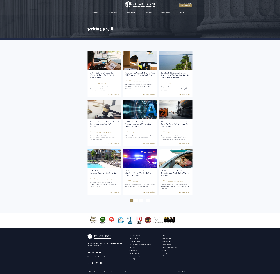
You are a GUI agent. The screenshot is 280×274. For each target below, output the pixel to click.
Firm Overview (166, 238)
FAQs (164, 250)
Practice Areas (112, 12)
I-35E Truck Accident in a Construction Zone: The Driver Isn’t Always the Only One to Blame (175, 124)
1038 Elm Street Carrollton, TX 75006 (97, 256)
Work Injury (133, 259)
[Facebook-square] (88, 263)
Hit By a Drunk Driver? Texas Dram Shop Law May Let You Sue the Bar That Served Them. (138, 173)
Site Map (113, 272)
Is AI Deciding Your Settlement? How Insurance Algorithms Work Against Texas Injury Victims (138, 124)
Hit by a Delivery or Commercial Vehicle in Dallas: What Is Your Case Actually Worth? (103, 75)
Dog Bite (132, 247)
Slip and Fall (133, 250)
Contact (182, 12)
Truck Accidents (135, 241)
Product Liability (135, 256)
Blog (99, 83)
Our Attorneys (166, 241)
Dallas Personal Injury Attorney (142, 81)
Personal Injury (134, 253)
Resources (148, 12)
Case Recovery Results (169, 247)
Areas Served (131, 12)
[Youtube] (97, 263)
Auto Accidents (134, 238)
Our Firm (95, 12)
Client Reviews (165, 12)
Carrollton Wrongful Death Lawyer (140, 244)
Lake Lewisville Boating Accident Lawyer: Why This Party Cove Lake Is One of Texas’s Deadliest (174, 75)
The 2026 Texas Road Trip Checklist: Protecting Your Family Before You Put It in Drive (175, 173)
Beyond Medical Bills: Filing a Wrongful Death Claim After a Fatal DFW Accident (104, 124)
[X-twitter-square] (92, 263)
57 (148, 200)
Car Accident (103, 83)
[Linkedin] (101, 263)
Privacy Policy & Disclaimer (123, 272)
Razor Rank (189, 272)
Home (89, 33)
